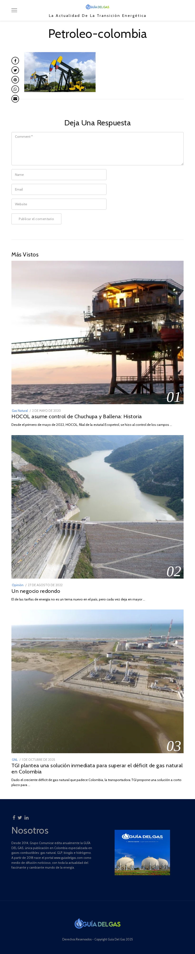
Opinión (18, 585)
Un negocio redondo (35, 591)
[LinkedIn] (26, 816)
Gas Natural (20, 411)
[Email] (15, 99)
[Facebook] (13, 816)
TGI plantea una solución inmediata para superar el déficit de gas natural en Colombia (97, 768)
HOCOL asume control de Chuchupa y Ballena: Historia (76, 416)
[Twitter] (19, 816)
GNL (15, 760)
